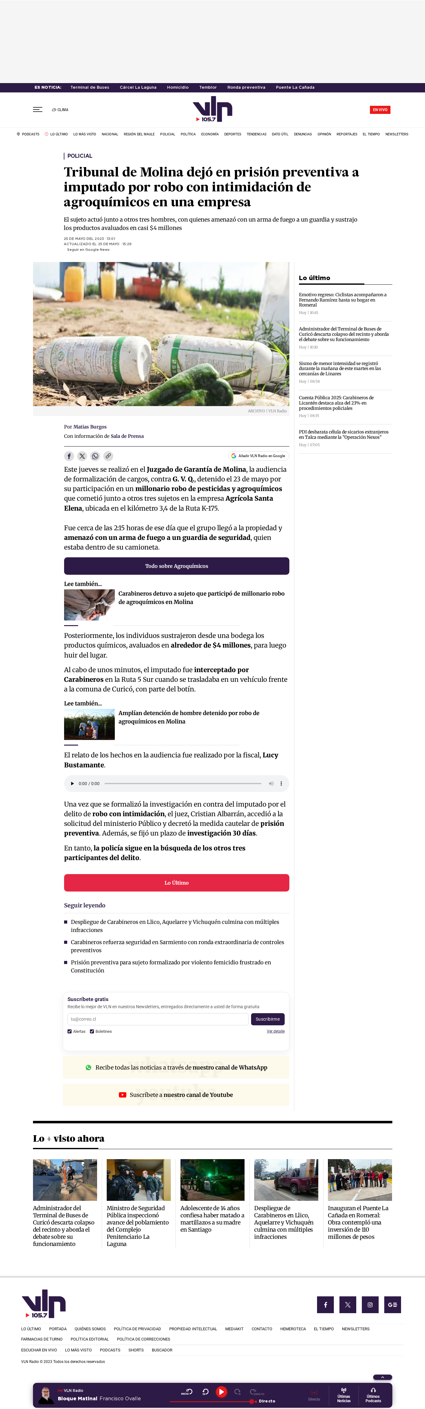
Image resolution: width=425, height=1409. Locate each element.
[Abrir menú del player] (382, 1377)
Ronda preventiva (246, 87)
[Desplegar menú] (37, 109)
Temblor (208, 87)
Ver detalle (276, 1031)
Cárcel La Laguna (138, 87)
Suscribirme (268, 1019)
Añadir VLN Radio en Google (262, 456)
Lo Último (177, 883)
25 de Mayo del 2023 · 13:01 (89, 239)
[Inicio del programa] (187, 1392)
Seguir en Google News (88, 249)
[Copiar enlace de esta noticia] (108, 456)
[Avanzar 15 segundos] (237, 1392)
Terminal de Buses (89, 87)
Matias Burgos (90, 427)
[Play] (221, 1391)
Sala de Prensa (127, 436)
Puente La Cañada (295, 87)
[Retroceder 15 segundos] (205, 1392)
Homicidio (178, 87)
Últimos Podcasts (373, 1398)
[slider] (210, 1401)
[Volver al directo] (257, 1391)
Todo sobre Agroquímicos (176, 566)
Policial (80, 156)
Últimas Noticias (344, 1398)
